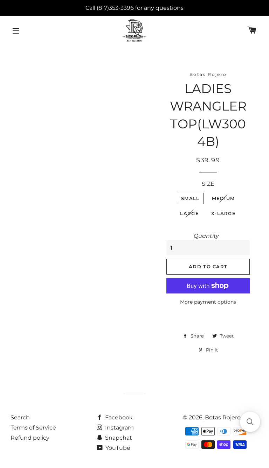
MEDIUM (223, 198)
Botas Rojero (223, 417)
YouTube (117, 448)
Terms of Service (33, 427)
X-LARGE (223, 213)
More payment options (208, 302)
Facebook (118, 417)
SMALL (190, 198)
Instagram (119, 427)
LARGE (189, 213)
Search (20, 417)
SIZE (208, 183)
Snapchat (118, 437)
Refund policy (30, 437)
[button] (250, 422)
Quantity (206, 236)
